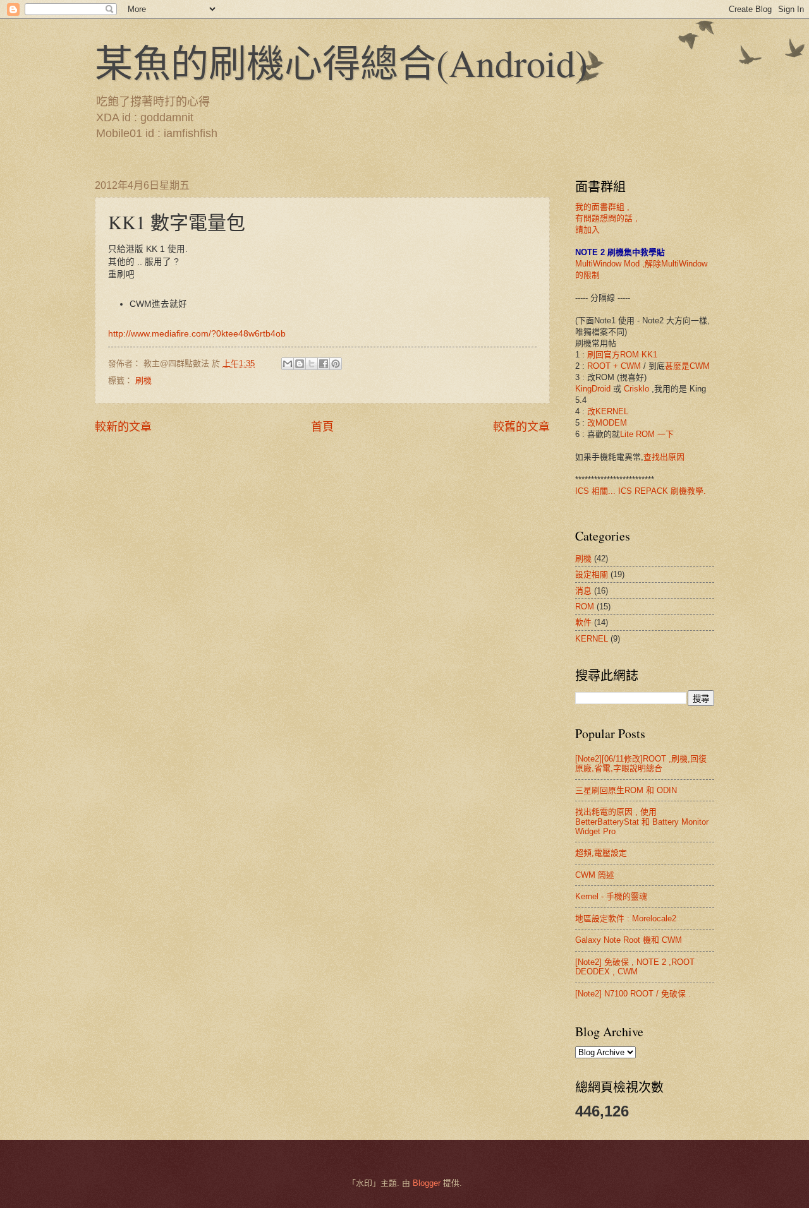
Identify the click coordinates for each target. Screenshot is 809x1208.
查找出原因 (663, 457)
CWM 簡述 (594, 875)
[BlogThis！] (299, 363)
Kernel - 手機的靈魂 (611, 896)
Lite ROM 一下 (647, 434)
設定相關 (591, 574)
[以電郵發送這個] (287, 363)
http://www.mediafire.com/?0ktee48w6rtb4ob (197, 333)
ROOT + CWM (614, 366)
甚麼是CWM (687, 366)
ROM (584, 606)
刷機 (143, 380)
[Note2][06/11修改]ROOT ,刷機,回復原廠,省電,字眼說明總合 (641, 763)
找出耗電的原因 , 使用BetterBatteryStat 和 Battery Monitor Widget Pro (642, 821)
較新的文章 (123, 427)
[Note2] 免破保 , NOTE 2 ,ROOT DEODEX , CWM (635, 966)
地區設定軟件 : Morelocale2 (625, 918)
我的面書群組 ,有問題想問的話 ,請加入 (606, 218)
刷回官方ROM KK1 (622, 354)
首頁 (322, 427)
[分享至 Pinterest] (335, 363)
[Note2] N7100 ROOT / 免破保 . (633, 993)
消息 (583, 590)
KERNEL (591, 638)
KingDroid (593, 388)
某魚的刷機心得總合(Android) (341, 62)
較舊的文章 (521, 427)
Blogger (427, 1183)
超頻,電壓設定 (601, 853)
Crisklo (636, 388)
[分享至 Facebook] (323, 363)
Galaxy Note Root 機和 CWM (628, 940)
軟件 (583, 622)
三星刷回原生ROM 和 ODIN (626, 790)
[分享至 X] (311, 363)
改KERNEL (607, 411)
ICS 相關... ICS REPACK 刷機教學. (640, 491)
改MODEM (607, 423)
